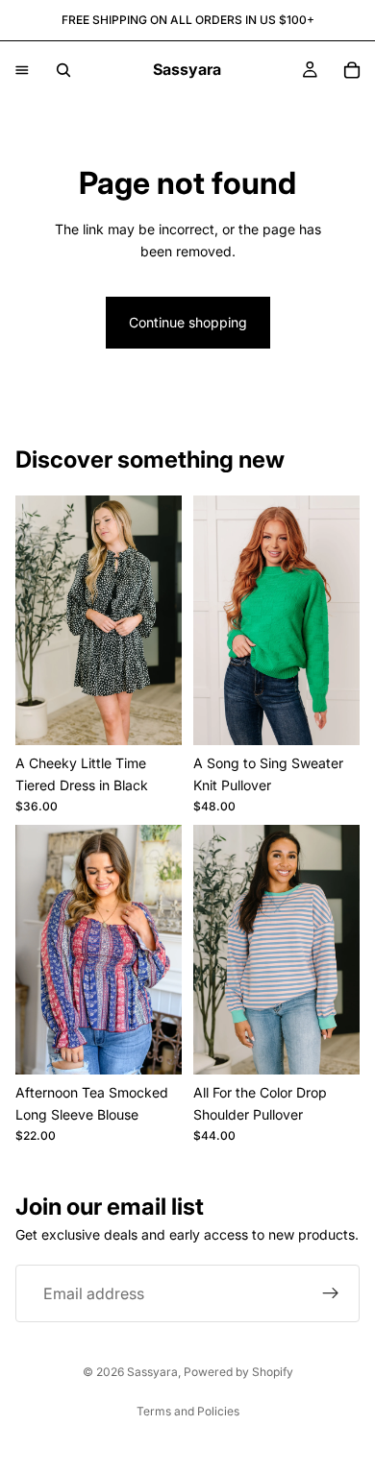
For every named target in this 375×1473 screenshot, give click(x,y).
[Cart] (352, 70)
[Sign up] (331, 1294)
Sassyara (152, 1371)
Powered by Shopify (238, 1371)
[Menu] (22, 70)
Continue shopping (188, 322)
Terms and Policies (188, 1411)
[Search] (63, 70)
